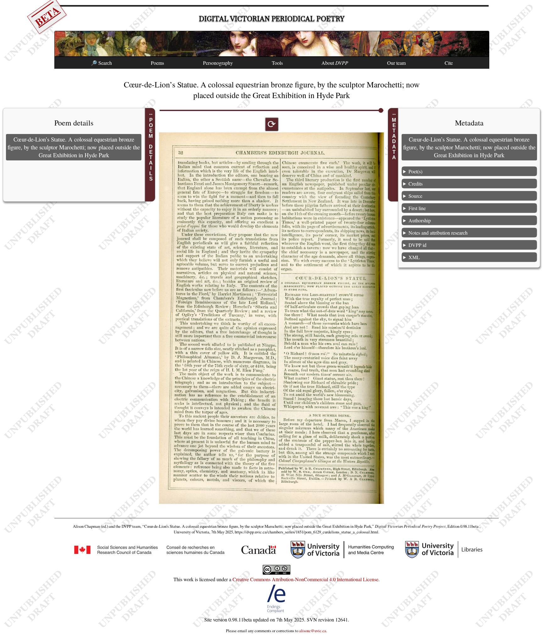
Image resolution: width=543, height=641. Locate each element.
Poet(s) (415, 171)
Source (415, 195)
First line (417, 208)
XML (414, 257)
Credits (416, 183)
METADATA (394, 138)
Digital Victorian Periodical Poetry (271, 18)
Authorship (420, 220)
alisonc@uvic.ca (312, 630)
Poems (157, 62)
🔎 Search (101, 62)
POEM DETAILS (151, 149)
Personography (218, 62)
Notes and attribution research (438, 232)
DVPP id (417, 245)
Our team (396, 62)
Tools (277, 62)
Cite (449, 62)
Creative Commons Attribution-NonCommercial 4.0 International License (305, 579)
